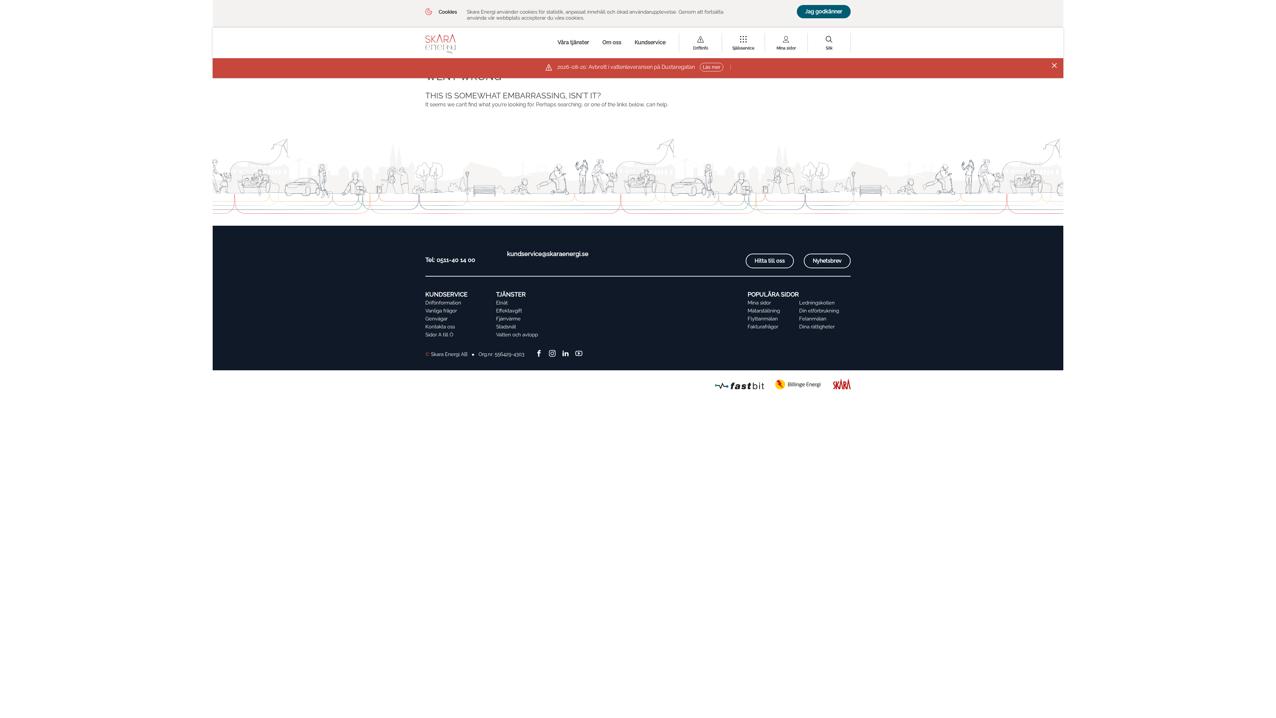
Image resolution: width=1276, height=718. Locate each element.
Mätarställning (764, 311)
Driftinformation (443, 303)
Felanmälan (812, 319)
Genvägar (436, 319)
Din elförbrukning (819, 311)
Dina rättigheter (817, 327)
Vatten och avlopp (517, 335)
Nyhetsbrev (827, 261)
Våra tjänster (573, 42)
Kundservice (650, 42)
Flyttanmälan (763, 319)
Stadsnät (506, 327)
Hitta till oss (770, 261)
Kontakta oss (440, 327)
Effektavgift (509, 311)
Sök (829, 48)
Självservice (743, 48)
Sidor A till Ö (439, 335)
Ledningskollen (817, 303)
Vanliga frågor (441, 311)
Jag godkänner (823, 11)
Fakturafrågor (763, 327)
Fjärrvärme (508, 319)
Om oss (611, 42)
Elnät (502, 303)
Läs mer (711, 67)
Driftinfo (700, 48)
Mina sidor (786, 48)
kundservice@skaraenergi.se (547, 253)
